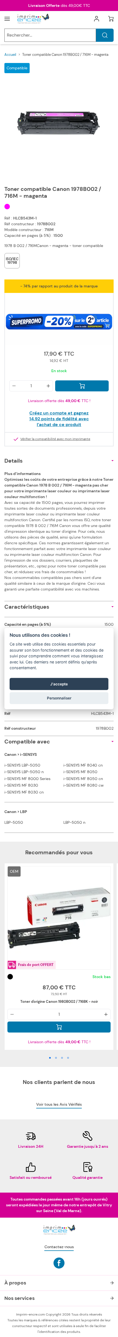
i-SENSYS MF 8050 (80, 771)
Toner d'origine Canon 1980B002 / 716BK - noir (59, 1001)
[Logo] (32, 18)
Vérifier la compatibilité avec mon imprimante (55, 439)
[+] (48, 386)
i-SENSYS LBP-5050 (22, 765)
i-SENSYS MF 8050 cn (83, 778)
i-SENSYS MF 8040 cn (83, 765)
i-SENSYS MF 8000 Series (27, 778)
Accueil (10, 54)
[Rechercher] (105, 35)
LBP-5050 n (74, 822)
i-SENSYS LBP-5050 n (24, 771)
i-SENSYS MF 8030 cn (24, 792)
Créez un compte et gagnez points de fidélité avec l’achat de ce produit (59, 418)
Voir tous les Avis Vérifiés (59, 1104)
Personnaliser (59, 698)
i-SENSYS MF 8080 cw (83, 785)
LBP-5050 (13, 822)
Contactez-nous (59, 1246)
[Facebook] (59, 1263)
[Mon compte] (96, 18)
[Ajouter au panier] (82, 385)
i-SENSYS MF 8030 (21, 785)
